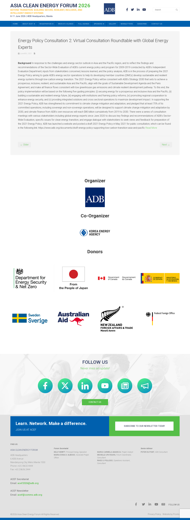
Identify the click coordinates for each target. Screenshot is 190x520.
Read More (151, 127)
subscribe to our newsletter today (144, 426)
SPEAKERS (98, 24)
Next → (166, 144)
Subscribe (142, 24)
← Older (24, 144)
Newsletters (127, 24)
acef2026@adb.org (28, 483)
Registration (45, 24)
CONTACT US (95, 402)
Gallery (112, 24)
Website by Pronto (171, 514)
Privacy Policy (154, 514)
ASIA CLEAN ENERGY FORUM (50, 5)
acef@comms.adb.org (30, 494)
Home (15, 24)
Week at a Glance (65, 24)
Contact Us (156, 24)
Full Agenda (83, 24)
